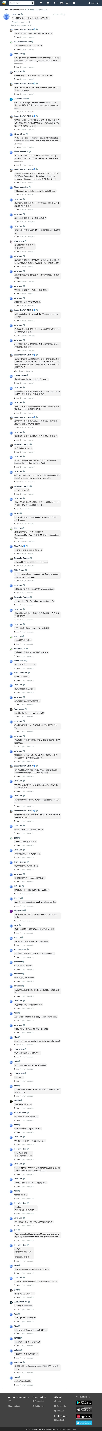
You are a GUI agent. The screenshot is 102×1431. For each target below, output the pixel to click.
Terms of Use (60, 1429)
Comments (39, 1401)
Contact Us (61, 1406)
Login (92, 3)
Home (59, 1401)
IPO (9, 1401)
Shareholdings (14, 1406)
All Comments (41, 9)
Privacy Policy (71, 1429)
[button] (41, 3)
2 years (15, 22)
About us (60, 1410)
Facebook (60, 1420)
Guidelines (38, 1406)
